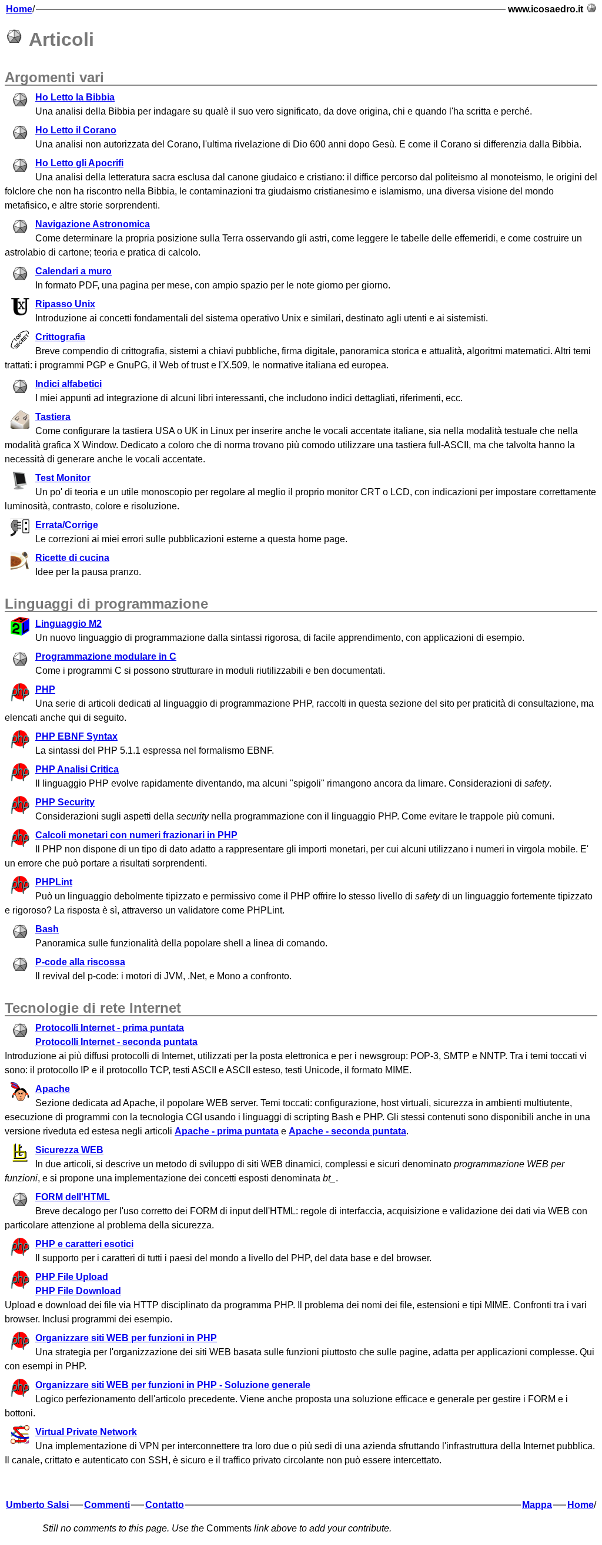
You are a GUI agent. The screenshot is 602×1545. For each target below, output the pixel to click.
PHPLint (53, 882)
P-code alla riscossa (80, 962)
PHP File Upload (71, 1277)
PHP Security (65, 802)
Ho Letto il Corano (75, 130)
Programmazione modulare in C (105, 656)
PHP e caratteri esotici (84, 1244)
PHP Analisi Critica (77, 769)
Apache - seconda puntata (347, 1131)
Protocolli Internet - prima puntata (109, 1028)
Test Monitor (63, 478)
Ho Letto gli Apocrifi (79, 163)
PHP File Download (78, 1291)
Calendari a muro (73, 271)
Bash (47, 929)
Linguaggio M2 (68, 624)
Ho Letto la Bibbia (75, 97)
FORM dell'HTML (72, 1197)
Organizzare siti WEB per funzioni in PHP (126, 1338)
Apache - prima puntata (227, 1131)
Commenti (107, 1505)
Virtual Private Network (86, 1432)
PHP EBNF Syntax (76, 736)
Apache (52, 1089)
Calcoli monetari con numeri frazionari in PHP (136, 835)
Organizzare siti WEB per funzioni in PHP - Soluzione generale (172, 1385)
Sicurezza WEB (69, 1150)
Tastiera (53, 417)
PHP (45, 689)
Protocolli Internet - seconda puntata (116, 1042)
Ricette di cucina (72, 558)
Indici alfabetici (68, 384)
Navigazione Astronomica (92, 224)
